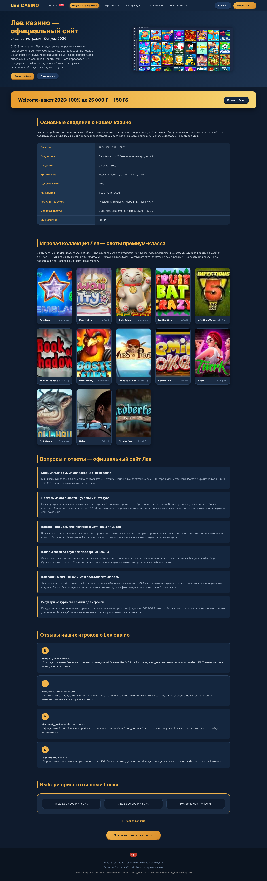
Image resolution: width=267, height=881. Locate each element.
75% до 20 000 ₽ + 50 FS (133, 803)
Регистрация (47, 76)
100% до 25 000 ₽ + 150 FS (71, 803)
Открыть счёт (245, 5)
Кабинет (223, 5)
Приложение (155, 5)
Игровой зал (111, 5)
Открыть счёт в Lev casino (133, 835)
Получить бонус (236, 100)
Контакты (55, 5)
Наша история (178, 5)
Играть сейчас (22, 76)
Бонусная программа (84, 5)
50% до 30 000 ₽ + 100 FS (196, 803)
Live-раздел (133, 5)
